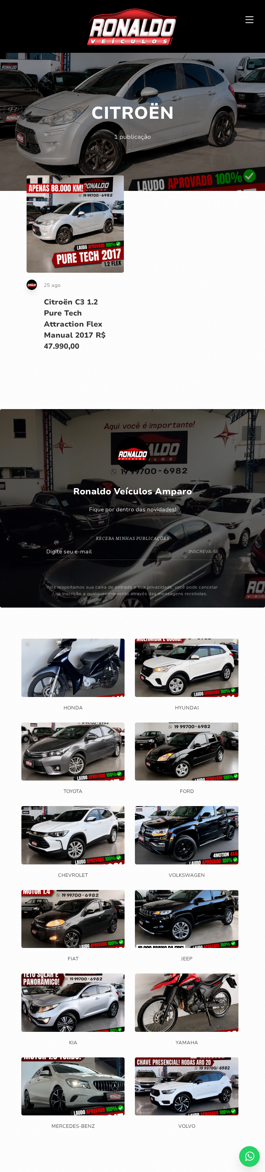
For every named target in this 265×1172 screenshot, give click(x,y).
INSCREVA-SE (204, 552)
